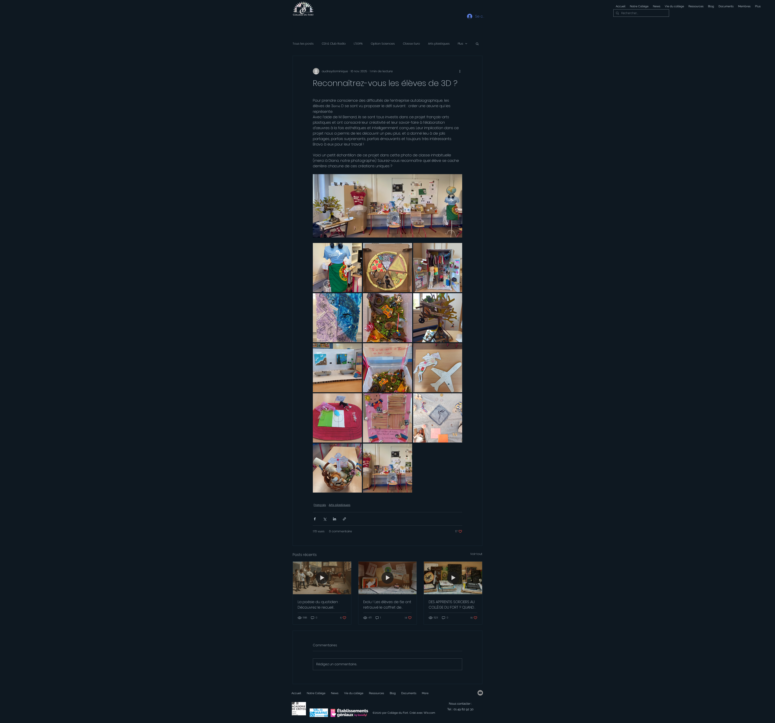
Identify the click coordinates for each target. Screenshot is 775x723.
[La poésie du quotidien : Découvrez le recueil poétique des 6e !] (322, 578)
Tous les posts (303, 43)
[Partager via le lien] (344, 519)
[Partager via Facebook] (315, 519)
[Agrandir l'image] (337, 267)
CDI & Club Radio (334, 43)
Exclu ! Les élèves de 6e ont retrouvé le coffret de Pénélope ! (387, 604)
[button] (674, 6)
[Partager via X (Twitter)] (325, 519)
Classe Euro (411, 43)
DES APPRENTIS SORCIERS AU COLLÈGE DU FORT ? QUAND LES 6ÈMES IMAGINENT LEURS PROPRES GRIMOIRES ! (452, 604)
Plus (460, 43)
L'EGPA (358, 43)
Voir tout (476, 554)
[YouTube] (480, 693)
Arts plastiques (439, 43)
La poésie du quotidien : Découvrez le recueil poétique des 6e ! (318, 604)
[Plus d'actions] (459, 71)
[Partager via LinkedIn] (334, 519)
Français (320, 505)
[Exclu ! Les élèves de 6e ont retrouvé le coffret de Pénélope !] (387, 578)
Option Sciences (383, 43)
